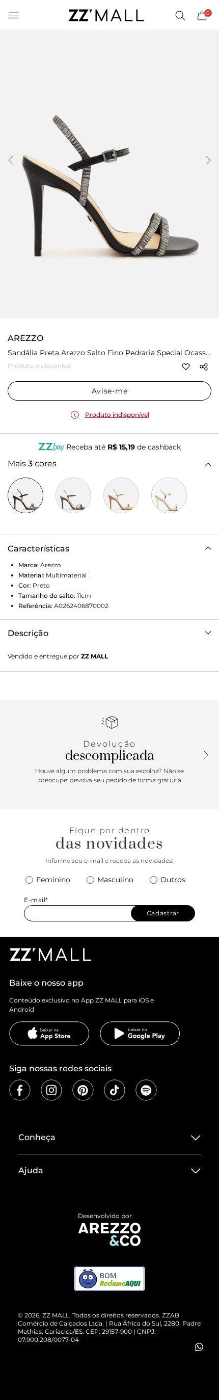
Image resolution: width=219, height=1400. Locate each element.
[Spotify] (146, 1090)
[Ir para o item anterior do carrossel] (10, 161)
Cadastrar (163, 913)
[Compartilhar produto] (204, 367)
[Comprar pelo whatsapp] (199, 1347)
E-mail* (36, 899)
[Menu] (14, 15)
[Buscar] (179, 15)
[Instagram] (51, 1090)
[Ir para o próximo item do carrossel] (208, 161)
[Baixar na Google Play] (140, 1033)
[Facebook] (20, 1090)
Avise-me (110, 390)
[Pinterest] (83, 1090)
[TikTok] (114, 1090)
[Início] (106, 15)
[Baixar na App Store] (49, 1033)
